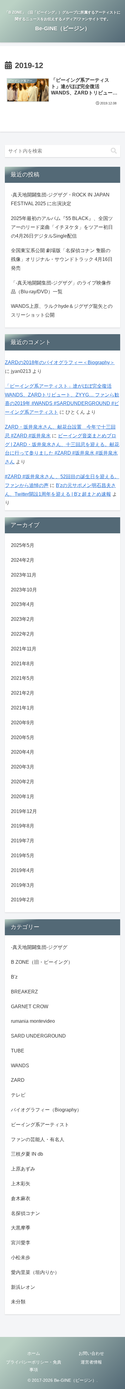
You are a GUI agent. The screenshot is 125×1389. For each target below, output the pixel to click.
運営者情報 (91, 1362)
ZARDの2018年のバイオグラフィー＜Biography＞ (60, 362)
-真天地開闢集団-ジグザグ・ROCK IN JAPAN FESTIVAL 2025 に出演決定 (60, 199)
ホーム (33, 1353)
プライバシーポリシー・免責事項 (33, 1366)
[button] (113, 150)
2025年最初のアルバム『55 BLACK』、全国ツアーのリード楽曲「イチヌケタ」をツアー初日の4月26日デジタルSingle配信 (62, 227)
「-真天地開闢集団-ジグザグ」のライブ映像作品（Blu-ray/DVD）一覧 (61, 287)
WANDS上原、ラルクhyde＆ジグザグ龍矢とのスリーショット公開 (62, 311)
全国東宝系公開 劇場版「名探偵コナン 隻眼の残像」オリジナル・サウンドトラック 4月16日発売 (62, 259)
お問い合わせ (91, 1353)
